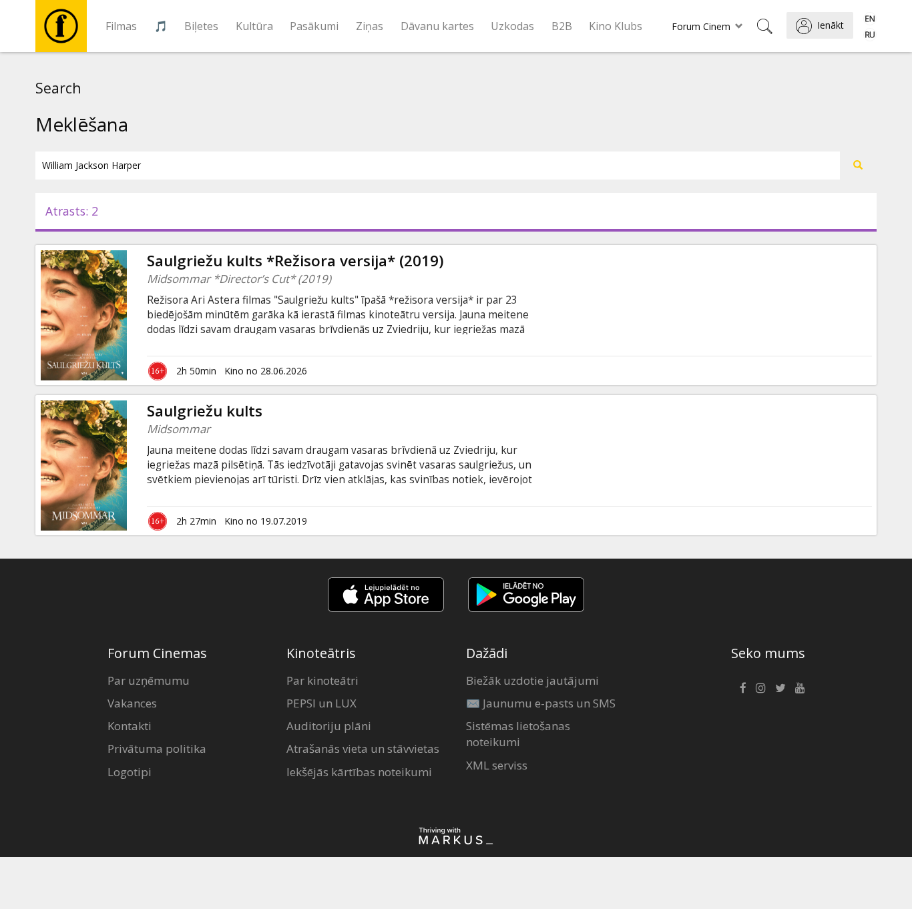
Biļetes (201, 26)
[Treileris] (126, 315)
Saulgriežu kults (204, 410)
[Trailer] (126, 465)
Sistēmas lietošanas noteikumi (518, 733)
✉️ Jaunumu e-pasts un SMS (541, 703)
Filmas (121, 26)
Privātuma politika (156, 748)
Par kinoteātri (322, 680)
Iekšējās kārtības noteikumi (359, 772)
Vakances (132, 703)
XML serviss (496, 765)
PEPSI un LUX (321, 703)
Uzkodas (512, 26)
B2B (561, 26)
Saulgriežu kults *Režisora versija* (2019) (295, 260)
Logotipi (129, 772)
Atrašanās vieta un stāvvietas (362, 748)
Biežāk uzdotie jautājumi (532, 680)
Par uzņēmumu (148, 680)
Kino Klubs (615, 26)
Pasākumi (314, 26)
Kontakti (129, 725)
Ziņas (369, 26)
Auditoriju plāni (328, 725)
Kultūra (254, 26)
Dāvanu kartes (437, 26)
